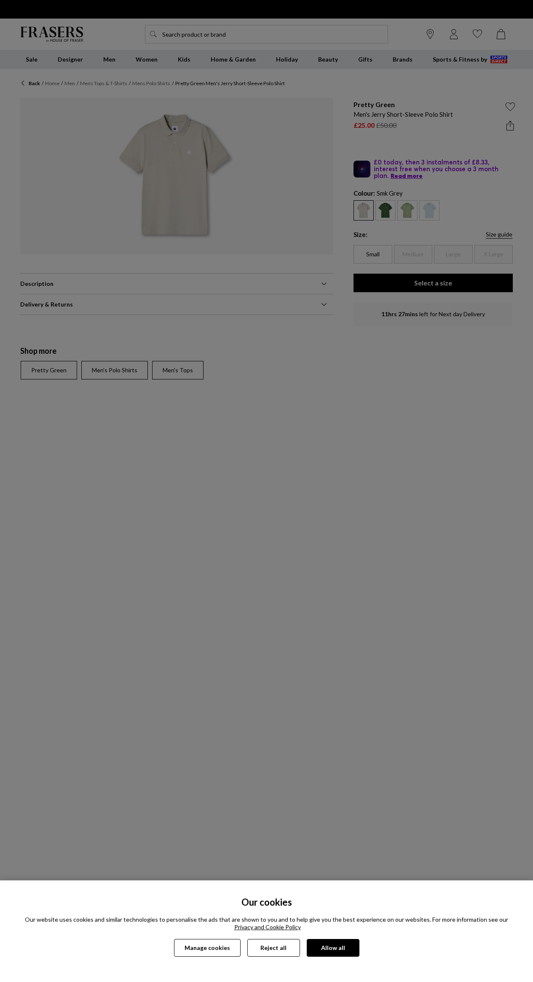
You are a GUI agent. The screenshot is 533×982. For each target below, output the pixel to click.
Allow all (333, 947)
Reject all (273, 947)
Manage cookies (207, 947)
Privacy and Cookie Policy (267, 927)
